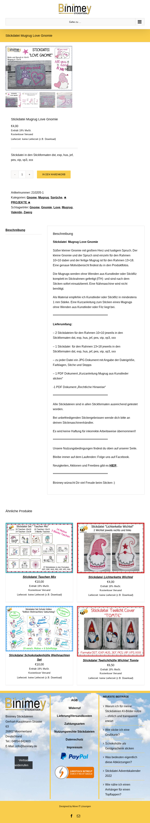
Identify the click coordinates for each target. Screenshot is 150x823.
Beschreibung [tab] (15, 230)
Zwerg (28, 212)
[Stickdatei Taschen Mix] (39, 525)
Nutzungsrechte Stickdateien (74, 731)
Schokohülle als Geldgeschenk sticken (119, 746)
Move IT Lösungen (81, 806)
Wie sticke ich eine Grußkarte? (117, 732)
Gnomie (46, 207)
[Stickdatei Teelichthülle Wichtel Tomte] (110, 608)
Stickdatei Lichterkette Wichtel (110, 577)
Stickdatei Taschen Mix (39, 577)
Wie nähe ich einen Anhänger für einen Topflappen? (117, 789)
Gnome (32, 197)
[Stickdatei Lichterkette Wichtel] (110, 525)
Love (56, 207)
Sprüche (56, 197)
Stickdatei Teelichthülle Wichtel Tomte (110, 660)
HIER (113, 465)
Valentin (16, 212)
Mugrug (43, 197)
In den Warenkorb (53, 174)
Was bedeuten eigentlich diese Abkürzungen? (121, 760)
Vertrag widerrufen (21, 763)
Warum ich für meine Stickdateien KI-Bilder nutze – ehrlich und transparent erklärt (123, 714)
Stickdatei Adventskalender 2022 (122, 773)
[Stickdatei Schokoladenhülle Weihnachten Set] (39, 608)
